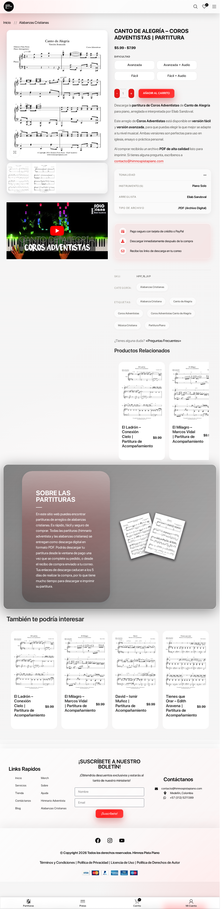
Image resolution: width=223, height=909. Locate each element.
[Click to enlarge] (15, 152)
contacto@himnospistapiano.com (139, 161)
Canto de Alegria (182, 301)
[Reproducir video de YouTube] (57, 230)
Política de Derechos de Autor (158, 862)
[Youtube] (121, 840)
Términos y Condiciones (57, 862)
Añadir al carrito (156, 93)
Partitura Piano (157, 325)
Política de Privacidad (93, 862)
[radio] (134, 65)
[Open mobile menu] (214, 6)
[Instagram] (109, 840)
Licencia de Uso (122, 862)
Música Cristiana (127, 325)
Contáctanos (178, 779)
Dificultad (122, 56)
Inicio (7, 22)
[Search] (195, 6)
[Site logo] (8, 6)
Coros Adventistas (128, 313)
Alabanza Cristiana (151, 301)
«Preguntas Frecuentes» (163, 341)
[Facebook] (97, 840)
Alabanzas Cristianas (34, 22)
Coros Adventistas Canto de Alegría (171, 313)
